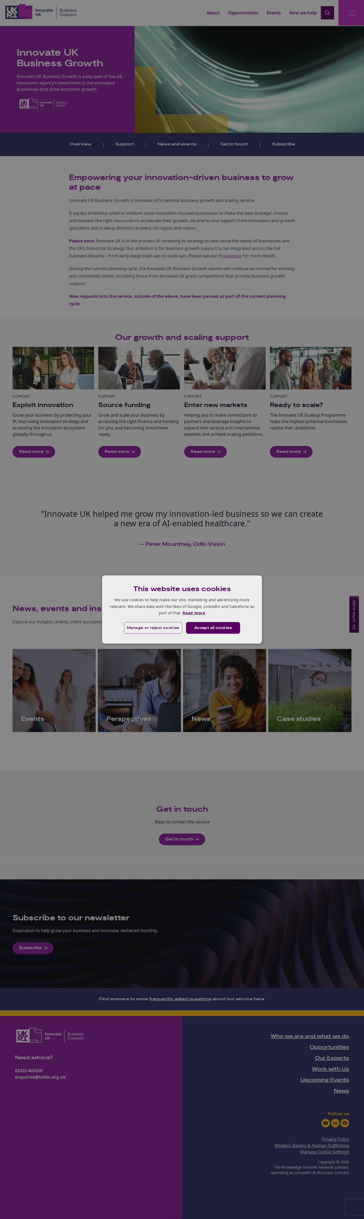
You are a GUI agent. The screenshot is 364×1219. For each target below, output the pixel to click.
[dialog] (182, 609)
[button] (153, 628)
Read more (194, 612)
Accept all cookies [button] (213, 627)
